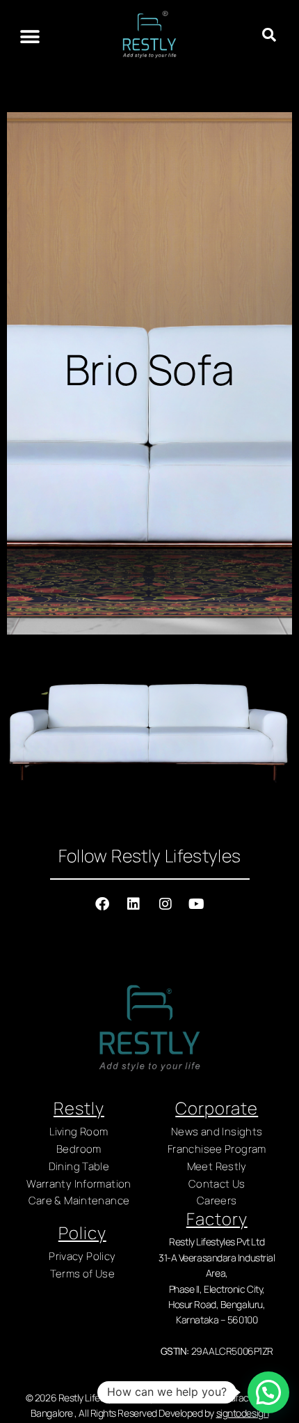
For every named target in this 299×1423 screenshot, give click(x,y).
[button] (29, 36)
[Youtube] (197, 904)
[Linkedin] (133, 904)
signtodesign (242, 1413)
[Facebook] (102, 904)
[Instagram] (165, 904)
